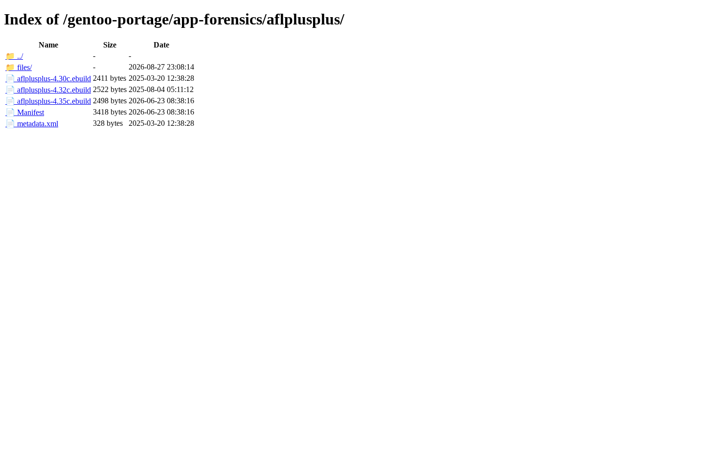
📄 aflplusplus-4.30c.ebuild (48, 78)
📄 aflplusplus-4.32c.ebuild (48, 90)
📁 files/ (18, 67)
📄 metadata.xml (31, 123)
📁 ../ (14, 56)
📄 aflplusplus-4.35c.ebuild (48, 101)
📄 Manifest (24, 112)
